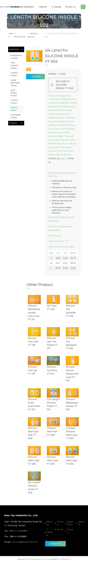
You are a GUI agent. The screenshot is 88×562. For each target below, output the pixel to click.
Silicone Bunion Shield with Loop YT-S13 (72, 374)
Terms (60, 529)
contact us (53, 158)
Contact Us (70, 7)
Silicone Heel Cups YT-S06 (33, 460)
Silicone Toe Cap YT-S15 (32, 370)
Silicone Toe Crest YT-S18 (33, 341)
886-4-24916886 (19, 531)
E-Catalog (56, 7)
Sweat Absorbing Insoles (15, 83)
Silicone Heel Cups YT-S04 (71, 460)
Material (43, 7)
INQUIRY (36, 76)
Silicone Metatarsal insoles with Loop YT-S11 (34, 312)
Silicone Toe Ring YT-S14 (52, 370)
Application (29, 7)
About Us (49, 523)
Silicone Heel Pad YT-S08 (52, 431)
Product (15, 7)
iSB (60, 559)
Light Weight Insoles (13, 93)
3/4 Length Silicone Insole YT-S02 (64, 85)
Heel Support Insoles (14, 65)
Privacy (70, 530)
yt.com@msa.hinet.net (25, 542)
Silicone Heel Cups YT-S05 (52, 460)
